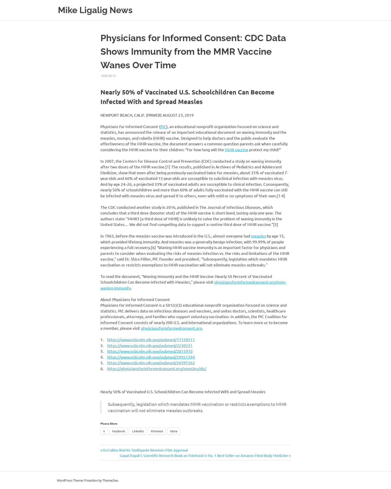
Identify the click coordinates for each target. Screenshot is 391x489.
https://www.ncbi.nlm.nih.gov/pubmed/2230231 (150, 345)
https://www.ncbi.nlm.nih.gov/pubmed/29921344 (151, 357)
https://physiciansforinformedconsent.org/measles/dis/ (156, 368)
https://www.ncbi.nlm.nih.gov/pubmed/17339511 (151, 339)
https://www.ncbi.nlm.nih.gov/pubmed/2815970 (150, 351)
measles (258, 235)
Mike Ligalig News (95, 10)
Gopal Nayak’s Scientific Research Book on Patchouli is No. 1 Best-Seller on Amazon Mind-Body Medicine (204, 455)
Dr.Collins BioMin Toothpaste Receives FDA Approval (145, 450)
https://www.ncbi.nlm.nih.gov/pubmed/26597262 (151, 362)
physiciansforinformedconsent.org (171, 328)
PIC (163, 126)
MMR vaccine (236, 149)
